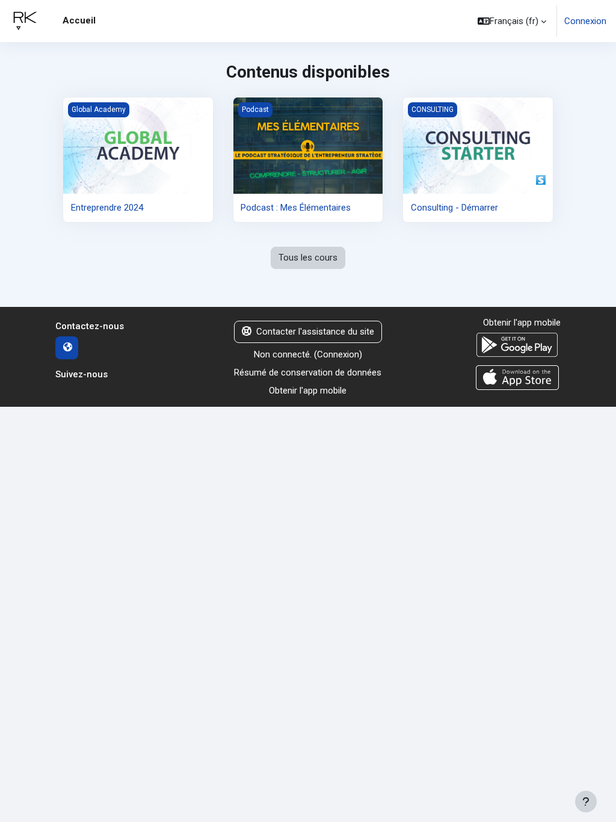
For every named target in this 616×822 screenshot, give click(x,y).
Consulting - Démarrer (454, 207)
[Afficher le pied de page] (586, 801)
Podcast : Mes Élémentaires (296, 207)
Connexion (585, 21)
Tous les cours (308, 257)
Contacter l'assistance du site (315, 331)
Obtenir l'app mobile (307, 390)
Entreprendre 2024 (107, 207)
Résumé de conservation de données (307, 372)
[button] (512, 21)
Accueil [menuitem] (79, 20)
